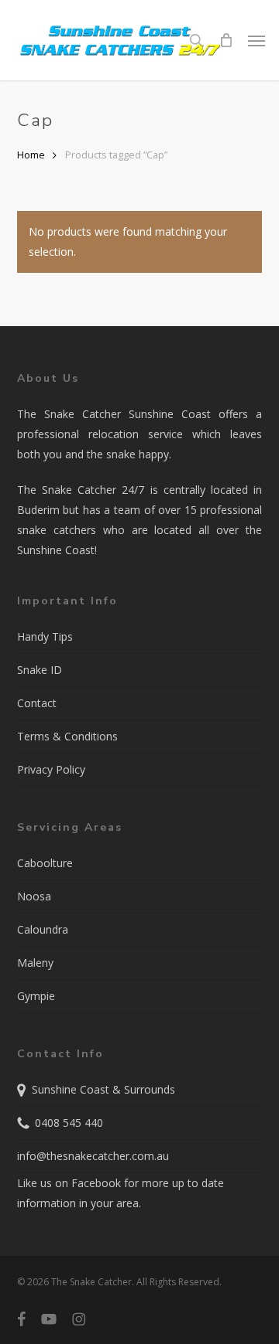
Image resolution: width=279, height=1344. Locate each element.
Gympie (36, 995)
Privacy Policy (51, 769)
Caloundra (42, 929)
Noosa (34, 896)
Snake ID (39, 669)
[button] (256, 40)
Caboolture (45, 863)
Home (31, 155)
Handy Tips (45, 636)
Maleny (35, 962)
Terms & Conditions (67, 736)
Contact (37, 703)
